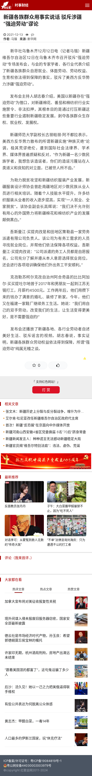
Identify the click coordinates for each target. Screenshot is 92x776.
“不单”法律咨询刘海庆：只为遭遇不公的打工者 (66, 542)
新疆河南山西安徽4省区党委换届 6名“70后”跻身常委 (46, 432)
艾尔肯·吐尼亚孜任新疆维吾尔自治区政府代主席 (42, 418)
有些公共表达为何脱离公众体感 (29, 704)
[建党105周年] (46, 468)
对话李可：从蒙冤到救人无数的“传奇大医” (24, 542)
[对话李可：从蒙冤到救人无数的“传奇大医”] (24, 526)
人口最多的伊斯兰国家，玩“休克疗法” (33, 738)
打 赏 (46, 390)
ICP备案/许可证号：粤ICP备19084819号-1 (32, 761)
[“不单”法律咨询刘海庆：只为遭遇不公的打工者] (66, 526)
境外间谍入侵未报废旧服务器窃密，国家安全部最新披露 (37, 620)
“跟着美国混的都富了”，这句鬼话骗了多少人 (37, 672)
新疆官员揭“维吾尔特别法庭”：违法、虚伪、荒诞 (43, 445)
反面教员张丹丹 (15, 506)
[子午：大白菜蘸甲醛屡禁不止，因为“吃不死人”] (66, 492)
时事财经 (21, 5)
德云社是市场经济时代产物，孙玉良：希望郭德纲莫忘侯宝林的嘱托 (37, 637)
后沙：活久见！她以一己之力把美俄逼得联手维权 (37, 689)
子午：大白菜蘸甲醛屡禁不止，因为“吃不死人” (65, 508)
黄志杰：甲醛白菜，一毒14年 (27, 721)
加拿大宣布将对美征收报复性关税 (30, 601)
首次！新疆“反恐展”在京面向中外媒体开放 (38, 425)
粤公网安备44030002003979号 (29, 765)
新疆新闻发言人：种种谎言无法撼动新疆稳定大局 (43, 439)
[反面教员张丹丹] (24, 492)
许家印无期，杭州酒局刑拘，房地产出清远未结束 (37, 655)
